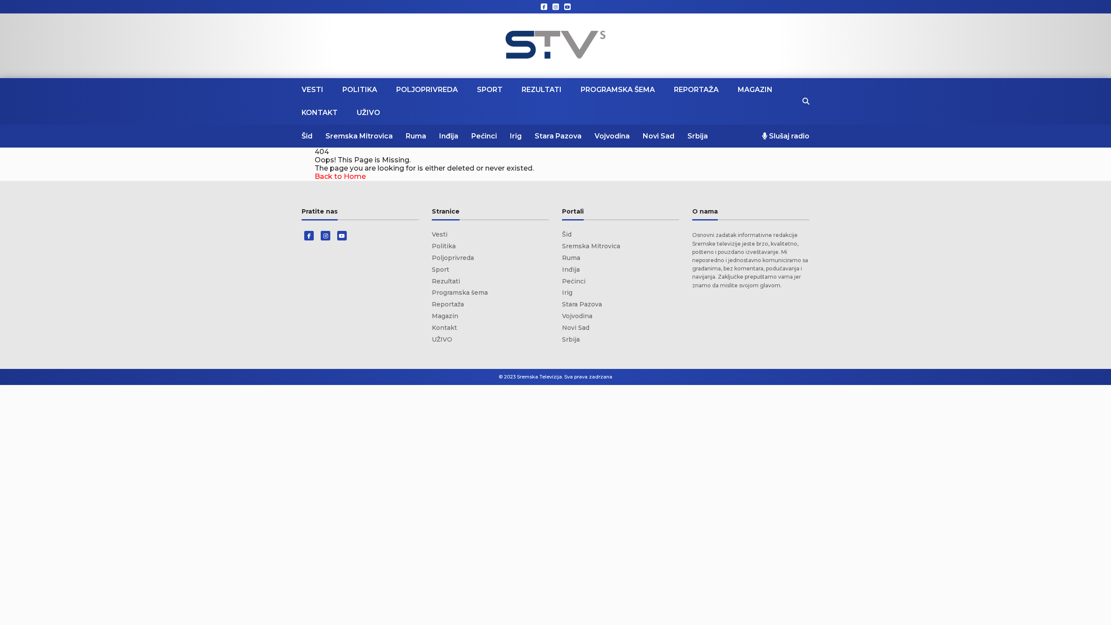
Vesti (312, 90)
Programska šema (618, 90)
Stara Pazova (558, 136)
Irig (516, 136)
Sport (490, 90)
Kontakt (320, 113)
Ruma (416, 136)
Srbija (697, 136)
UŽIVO (368, 113)
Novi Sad (658, 136)
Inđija (448, 136)
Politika (359, 90)
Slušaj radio (788, 136)
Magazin (755, 90)
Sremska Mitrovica (359, 136)
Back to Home (340, 176)
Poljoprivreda (427, 90)
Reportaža (696, 90)
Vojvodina (612, 136)
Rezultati (542, 90)
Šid (307, 136)
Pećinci (484, 136)
